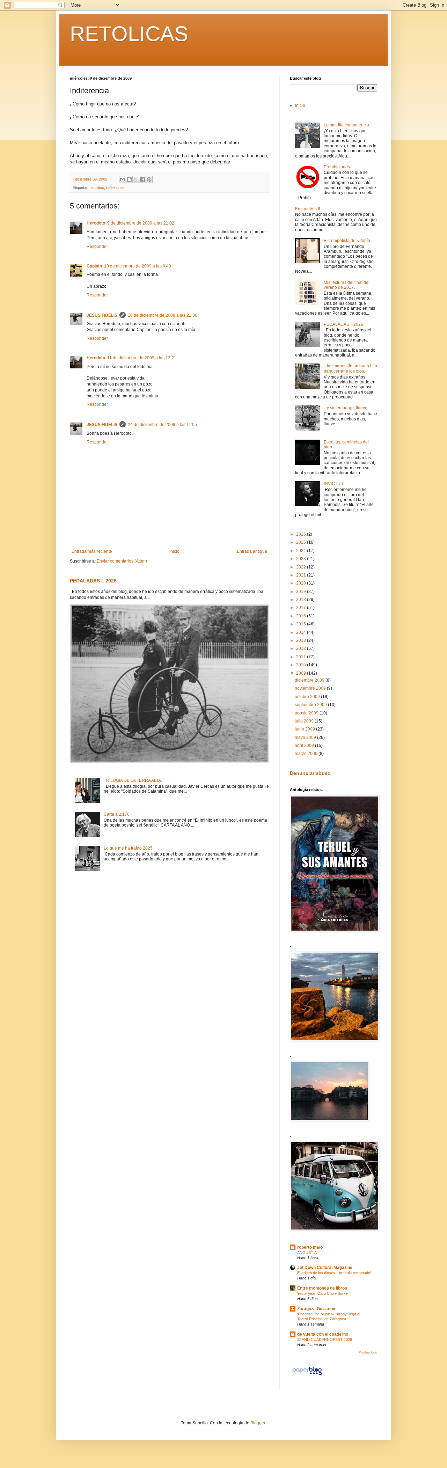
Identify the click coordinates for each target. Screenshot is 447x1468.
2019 (301, 591)
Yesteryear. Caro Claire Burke (322, 1293)
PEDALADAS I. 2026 (93, 580)
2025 (301, 542)
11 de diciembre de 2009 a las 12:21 (141, 357)
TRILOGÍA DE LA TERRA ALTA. (133, 780)
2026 (301, 534)
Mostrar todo (368, 1352)
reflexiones (115, 187)
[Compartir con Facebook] (142, 179)
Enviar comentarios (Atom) (122, 561)
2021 (301, 575)
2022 (301, 567)
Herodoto (96, 223)
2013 (301, 640)
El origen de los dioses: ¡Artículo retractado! (334, 1273)
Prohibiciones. (337, 166)
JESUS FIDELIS (102, 315)
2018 (301, 599)
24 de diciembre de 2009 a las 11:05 (162, 424)
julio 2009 (305, 721)
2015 (301, 624)
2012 (301, 648)
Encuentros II (307, 208)
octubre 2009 (308, 696)
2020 (301, 583)
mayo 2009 (306, 737)
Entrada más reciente (92, 551)
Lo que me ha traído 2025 (128, 848)
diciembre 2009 (310, 680)
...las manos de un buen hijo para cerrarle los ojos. (350, 368)
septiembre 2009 (311, 704)
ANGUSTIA (307, 1252)
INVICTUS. (334, 483)
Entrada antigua (252, 551)
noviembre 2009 (311, 688)
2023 (301, 558)
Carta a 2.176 (117, 814)
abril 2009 (305, 745)
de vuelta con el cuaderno (322, 1334)
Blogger (257, 1423)
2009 (301, 673)
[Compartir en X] (135, 179)
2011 (301, 656)
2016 (301, 616)
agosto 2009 (307, 713)
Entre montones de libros (322, 1288)
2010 (301, 664)
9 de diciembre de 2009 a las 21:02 (140, 223)
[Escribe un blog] (129, 179)
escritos (97, 187)
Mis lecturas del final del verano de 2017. (346, 285)
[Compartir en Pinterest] (149, 179)
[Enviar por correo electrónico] (122, 179)
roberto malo (310, 1247)
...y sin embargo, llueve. (346, 407)
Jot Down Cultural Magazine (324, 1267)
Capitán (94, 266)
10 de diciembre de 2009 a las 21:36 (162, 315)
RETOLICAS (129, 33)
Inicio (174, 551)
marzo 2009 (306, 753)
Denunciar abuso (310, 773)
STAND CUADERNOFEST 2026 (324, 1339)
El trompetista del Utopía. (347, 240)
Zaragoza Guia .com (317, 1308)
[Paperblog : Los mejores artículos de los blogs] (307, 1375)
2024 (301, 550)
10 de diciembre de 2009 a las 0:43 (137, 266)
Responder (97, 246)
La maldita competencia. (347, 125)
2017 (301, 607)
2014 (301, 632)
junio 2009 (305, 729)
